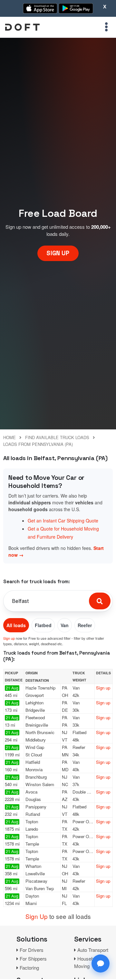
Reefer (85, 625)
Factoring (29, 967)
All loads (16, 625)
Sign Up (36, 916)
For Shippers (33, 958)
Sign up (9, 638)
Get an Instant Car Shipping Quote (63, 520)
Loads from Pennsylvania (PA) (38, 444)
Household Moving (87, 962)
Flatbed (43, 625)
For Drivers (32, 949)
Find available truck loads (57, 437)
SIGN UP (57, 253)
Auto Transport (92, 949)
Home (9, 437)
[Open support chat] (101, 963)
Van (65, 625)
